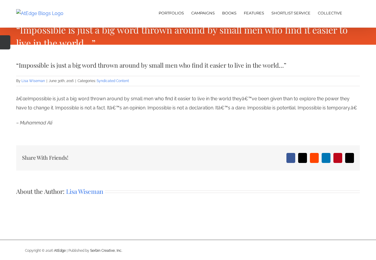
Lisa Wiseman (33, 81)
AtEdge (60, 251)
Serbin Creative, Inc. (106, 251)
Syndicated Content (113, 81)
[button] (351, 12)
